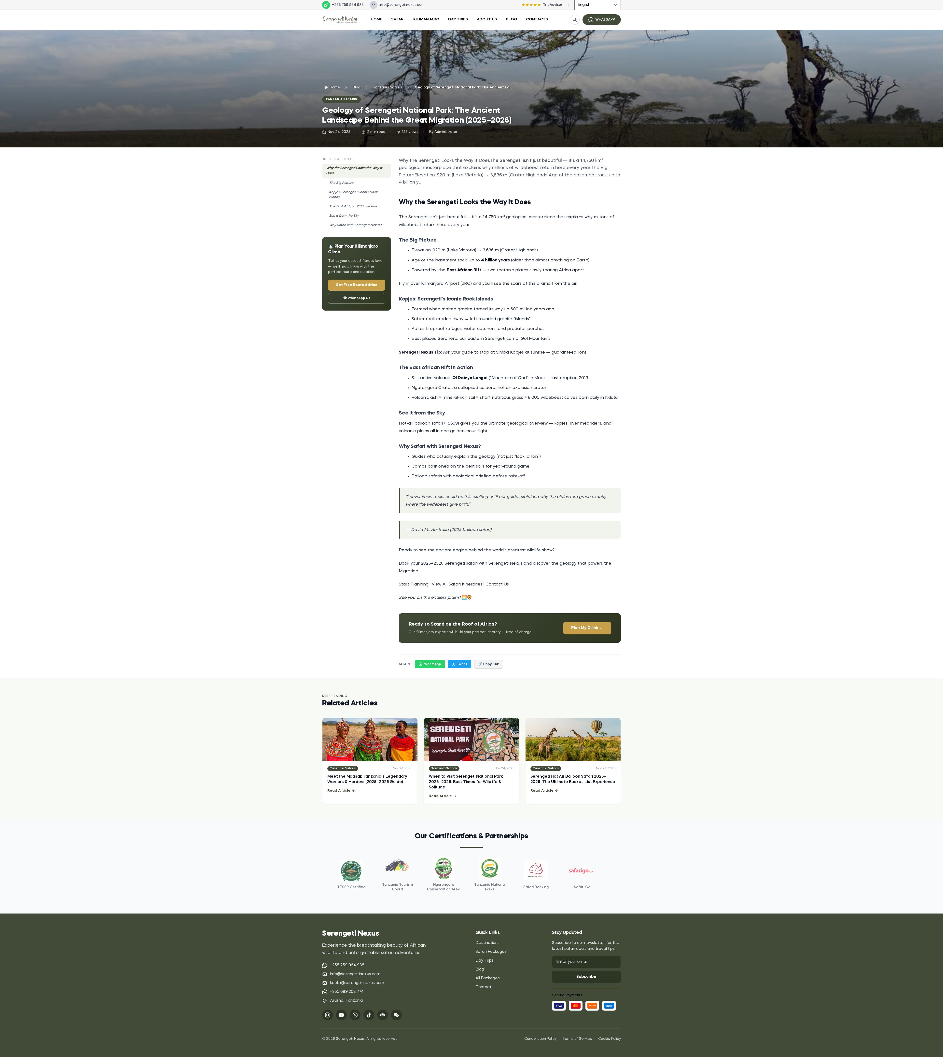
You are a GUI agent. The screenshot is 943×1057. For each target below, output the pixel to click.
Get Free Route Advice (356, 285)
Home (376, 19)
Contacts (537, 19)
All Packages (487, 978)
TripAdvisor (552, 5)
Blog (511, 19)
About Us (487, 19)
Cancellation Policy (540, 1039)
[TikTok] (368, 1015)
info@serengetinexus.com (355, 974)
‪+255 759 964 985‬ (347, 965)
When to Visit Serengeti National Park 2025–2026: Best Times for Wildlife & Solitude (466, 782)
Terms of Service (577, 1039)
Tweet (462, 664)
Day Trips (458, 19)
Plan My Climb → (587, 628)
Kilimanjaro (426, 19)
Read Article (338, 790)
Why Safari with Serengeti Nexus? (355, 225)
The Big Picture (341, 183)
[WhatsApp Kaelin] (355, 1015)
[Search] (575, 20)
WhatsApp (432, 664)
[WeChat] (396, 1015)
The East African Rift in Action (353, 206)
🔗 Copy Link (488, 664)
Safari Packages (491, 952)
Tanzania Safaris (387, 87)
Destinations (487, 943)
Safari (397, 19)
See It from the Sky (344, 215)
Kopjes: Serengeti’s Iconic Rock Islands (353, 195)
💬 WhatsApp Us (356, 298)
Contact (483, 987)
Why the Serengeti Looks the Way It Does (354, 170)
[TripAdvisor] (382, 1015)
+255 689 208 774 (347, 992)
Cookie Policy (609, 1039)
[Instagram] (327, 1015)
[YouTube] (341, 1015)
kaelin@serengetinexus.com (357, 983)
